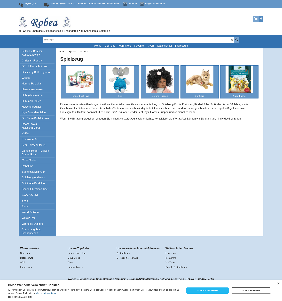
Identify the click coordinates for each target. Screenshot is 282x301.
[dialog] (141, 290)
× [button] (278, 283)
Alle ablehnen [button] (251, 290)
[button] (94, 297)
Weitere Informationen (46, 293)
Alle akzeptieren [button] (207, 290)
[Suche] (236, 40)
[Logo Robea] (55, 22)
